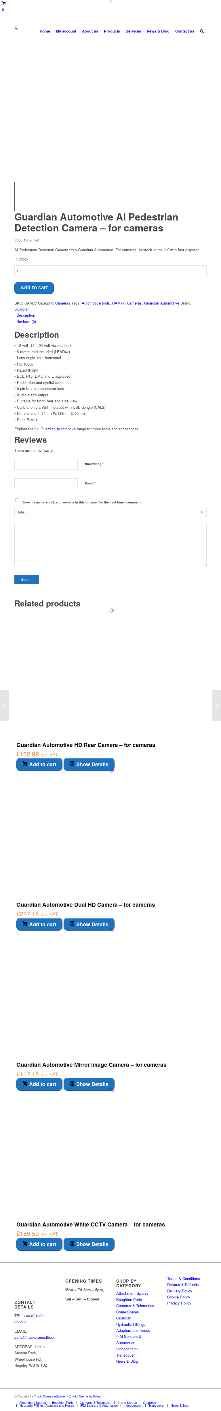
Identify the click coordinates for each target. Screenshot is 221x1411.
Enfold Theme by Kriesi (85, 1396)
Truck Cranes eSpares (50, 1396)
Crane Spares (127, 1312)
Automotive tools (96, 303)
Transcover (125, 1355)
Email (90, 483)
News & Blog (127, 1361)
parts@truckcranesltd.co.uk (37, 1337)
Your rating (94, 463)
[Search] (202, 31)
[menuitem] (45, 31)
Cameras (62, 303)
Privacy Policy (179, 1303)
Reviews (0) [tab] (26, 321)
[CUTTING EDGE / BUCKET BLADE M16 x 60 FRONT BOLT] (216, 705)
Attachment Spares (132, 1293)
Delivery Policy (179, 1291)
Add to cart (34, 287)
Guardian (21, 309)
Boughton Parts (129, 1299)
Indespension (127, 1348)
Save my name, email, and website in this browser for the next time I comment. (82, 502)
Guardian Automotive (161, 303)
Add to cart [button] (42, 764)
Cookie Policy (178, 1297)
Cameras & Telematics (135, 1305)
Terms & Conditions (183, 1278)
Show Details (91, 764)
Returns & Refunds (183, 1284)
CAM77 (118, 303)
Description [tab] (25, 315)
